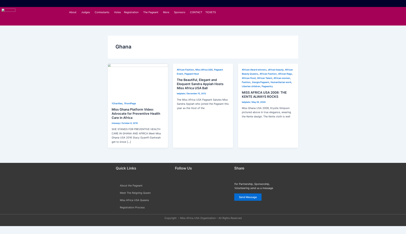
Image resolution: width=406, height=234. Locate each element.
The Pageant (150, 12)
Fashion (246, 82)
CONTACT (196, 12)
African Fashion (185, 69)
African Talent (264, 78)
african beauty (276, 69)
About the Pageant (131, 185)
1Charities (117, 103)
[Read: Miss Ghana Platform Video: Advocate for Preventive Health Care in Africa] (138, 80)
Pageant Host (191, 73)
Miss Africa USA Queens (134, 200)
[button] (74, 12)
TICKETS (210, 12)
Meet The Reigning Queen (135, 192)
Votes (117, 12)
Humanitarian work (281, 82)
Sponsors (179, 12)
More (166, 12)
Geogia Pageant (260, 82)
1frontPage (130, 103)
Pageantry (267, 86)
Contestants (102, 12)
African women (282, 78)
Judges (85, 12)
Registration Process (132, 207)
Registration (131, 12)
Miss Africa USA (204, 69)
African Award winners (254, 69)
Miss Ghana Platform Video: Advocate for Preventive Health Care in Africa (136, 114)
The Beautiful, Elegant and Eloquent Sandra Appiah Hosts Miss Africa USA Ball (200, 84)
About (72, 12)
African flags (285, 73)
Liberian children (251, 86)
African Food (249, 78)
